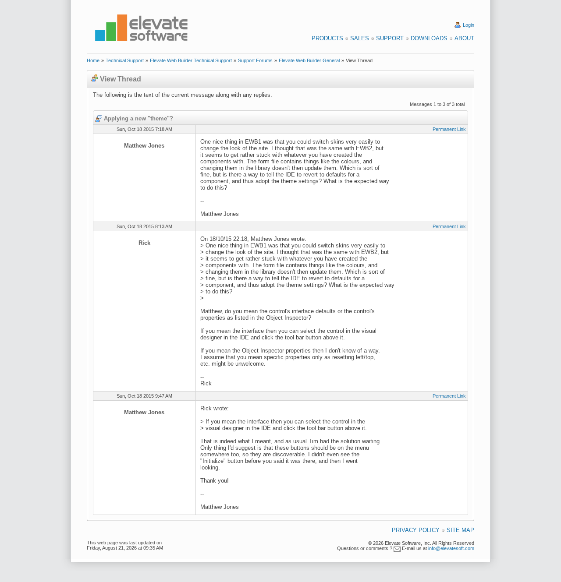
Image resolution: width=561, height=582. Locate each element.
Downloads (429, 38)
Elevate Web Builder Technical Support (191, 60)
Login (468, 25)
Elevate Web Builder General (309, 60)
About (464, 38)
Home (93, 60)
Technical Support (125, 60)
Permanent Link (449, 129)
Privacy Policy (416, 530)
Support (390, 38)
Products (327, 38)
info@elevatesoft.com (451, 548)
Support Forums (255, 60)
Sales (359, 38)
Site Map (460, 530)
